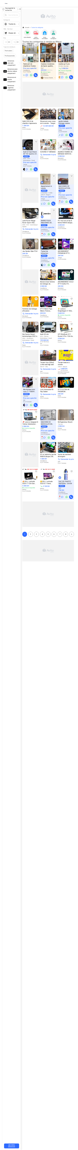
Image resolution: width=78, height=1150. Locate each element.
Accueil (27, 27)
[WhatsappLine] (31, 75)
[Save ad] (36, 45)
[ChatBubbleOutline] (27, 75)
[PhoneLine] (36, 75)
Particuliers (8, 51)
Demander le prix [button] (49, 155)
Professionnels (10, 56)
